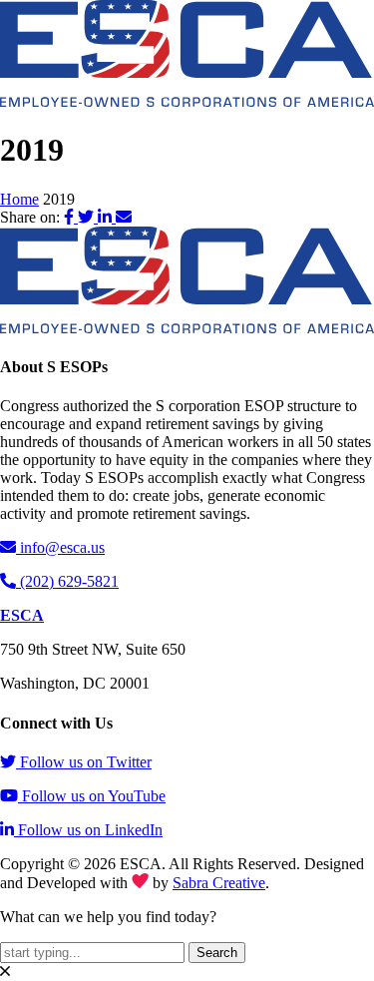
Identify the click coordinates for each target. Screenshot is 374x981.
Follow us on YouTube (94, 795)
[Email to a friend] (124, 217)
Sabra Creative (219, 882)
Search (216, 952)
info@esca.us (62, 547)
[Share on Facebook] (71, 217)
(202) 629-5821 (69, 581)
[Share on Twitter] (88, 217)
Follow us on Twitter (86, 761)
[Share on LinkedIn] (107, 217)
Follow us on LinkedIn (90, 829)
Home (19, 199)
